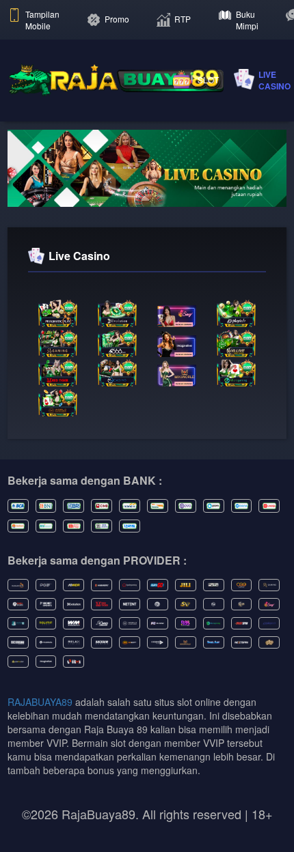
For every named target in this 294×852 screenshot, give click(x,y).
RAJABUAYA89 (40, 702)
